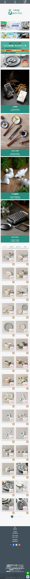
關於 (15, 527)
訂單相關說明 (15, 533)
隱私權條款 (15, 539)
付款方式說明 (15, 535)
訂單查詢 (15, 531)
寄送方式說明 (15, 537)
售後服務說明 (15, 541)
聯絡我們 (15, 529)
